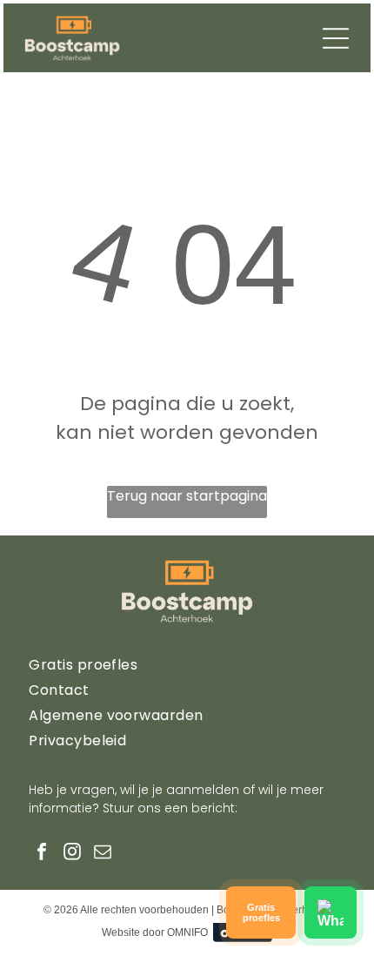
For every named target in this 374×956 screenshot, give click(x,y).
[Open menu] (336, 38)
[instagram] (72, 853)
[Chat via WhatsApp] (330, 912)
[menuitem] (187, 664)
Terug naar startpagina (187, 496)
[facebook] (42, 853)
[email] (103, 853)
